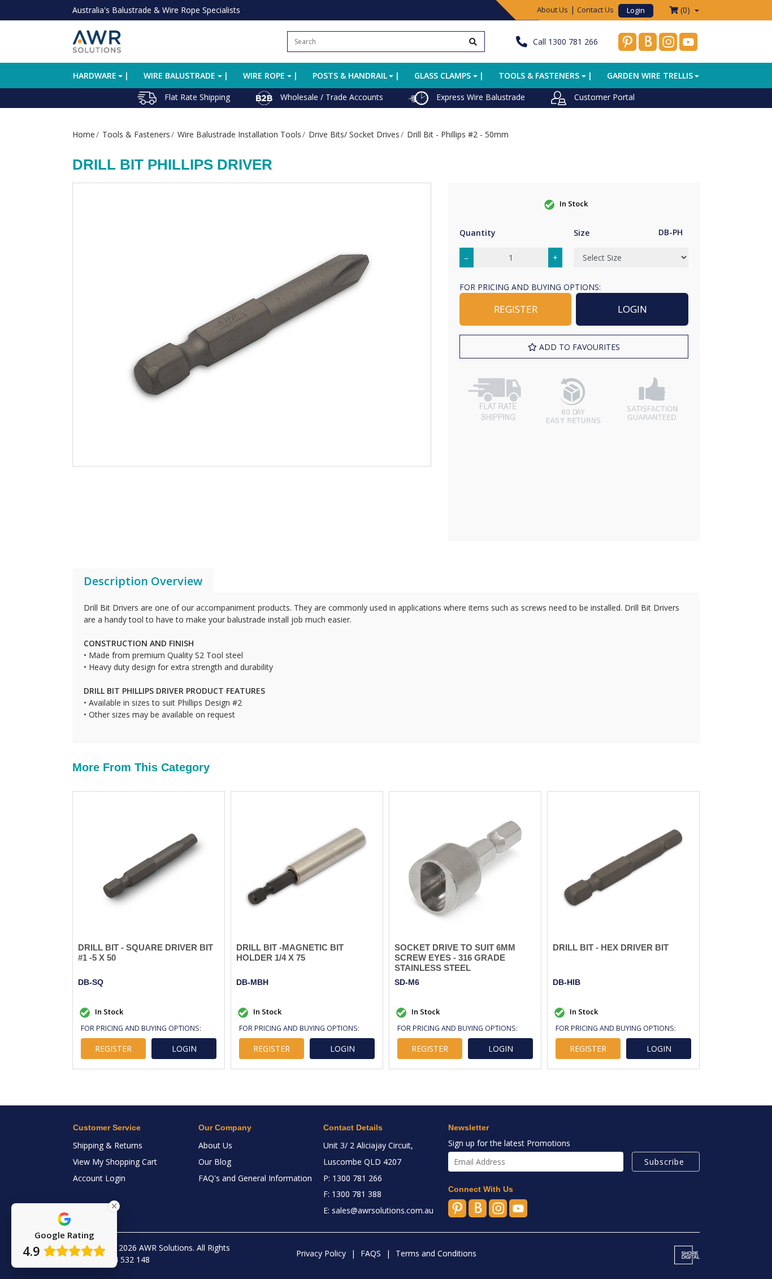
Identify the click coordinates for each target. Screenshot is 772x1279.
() (685, 10)
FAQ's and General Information (255, 1178)
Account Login (99, 1178)
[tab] (143, 581)
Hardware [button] (94, 75)
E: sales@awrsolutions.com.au (378, 1210)
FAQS (371, 1253)
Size (581, 232)
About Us (552, 10)
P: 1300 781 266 (352, 1178)
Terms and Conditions (436, 1253)
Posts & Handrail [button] (350, 75)
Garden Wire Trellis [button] (650, 75)
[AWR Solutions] (97, 40)
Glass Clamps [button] (442, 75)
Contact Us (595, 10)
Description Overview (143, 581)
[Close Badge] (114, 1206)
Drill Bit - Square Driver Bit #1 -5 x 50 (145, 952)
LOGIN (632, 309)
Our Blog (214, 1161)
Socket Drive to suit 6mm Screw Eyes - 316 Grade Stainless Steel (454, 958)
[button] (573, 347)
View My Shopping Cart (115, 1161)
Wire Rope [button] (264, 75)
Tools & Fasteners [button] (538, 75)
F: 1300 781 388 (352, 1194)
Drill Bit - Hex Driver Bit (611, 947)
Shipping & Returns (107, 1145)
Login (636, 10)
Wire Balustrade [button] (179, 75)
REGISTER (515, 309)
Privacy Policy (321, 1253)
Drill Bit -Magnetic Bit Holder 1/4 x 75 (290, 952)
